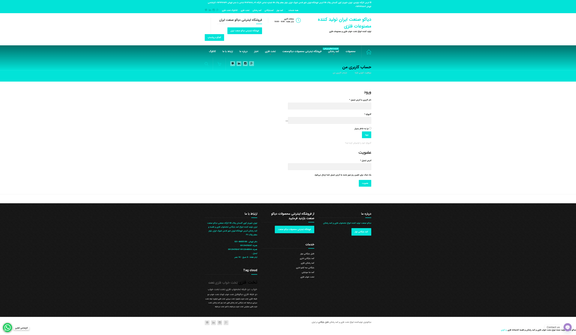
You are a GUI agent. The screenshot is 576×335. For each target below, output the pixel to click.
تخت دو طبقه (219, 307)
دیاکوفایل (238, 294)
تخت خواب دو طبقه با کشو (234, 307)
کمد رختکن (256, 10)
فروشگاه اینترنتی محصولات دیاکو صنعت (294, 229)
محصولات (351, 51)
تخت (222, 289)
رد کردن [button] (504, 330)
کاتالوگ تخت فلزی (230, 10)
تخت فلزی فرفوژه (219, 299)
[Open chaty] (568, 327)
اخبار (256, 51)
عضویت (365, 183)
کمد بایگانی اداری (307, 258)
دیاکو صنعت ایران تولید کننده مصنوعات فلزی (344, 23)
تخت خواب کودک (227, 294)
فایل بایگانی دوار (307, 253)
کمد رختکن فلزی (307, 263)
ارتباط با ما (227, 51)
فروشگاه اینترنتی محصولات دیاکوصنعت (301, 51)
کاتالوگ (212, 51)
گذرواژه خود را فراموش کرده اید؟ (358, 143)
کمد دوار (280, 10)
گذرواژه (365, 114)
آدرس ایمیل (363, 160)
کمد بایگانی (242, 303)
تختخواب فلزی (233, 289)
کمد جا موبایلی (308, 272)
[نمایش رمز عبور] (287, 120)
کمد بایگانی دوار (361, 231)
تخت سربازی (230, 299)
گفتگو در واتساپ (214, 37)
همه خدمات (293, 10)
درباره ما (243, 51)
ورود (366, 134)
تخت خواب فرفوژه (242, 299)
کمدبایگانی (269, 10)
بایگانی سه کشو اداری (305, 267)
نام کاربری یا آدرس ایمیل (358, 99)
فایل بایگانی (323, 322)
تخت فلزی (245, 10)
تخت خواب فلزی (366, 51)
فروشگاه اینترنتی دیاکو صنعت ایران (244, 30)
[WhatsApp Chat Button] (7, 327)
